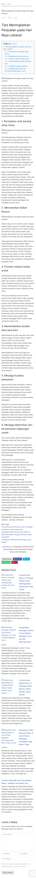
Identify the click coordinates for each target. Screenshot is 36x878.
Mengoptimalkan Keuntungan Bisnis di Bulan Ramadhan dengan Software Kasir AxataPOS (17, 534)
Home (3, 4)
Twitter (27, 559)
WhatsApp (7, 562)
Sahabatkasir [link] (7, 547)
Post (9, 4)
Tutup (14, 44)
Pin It (15, 562)
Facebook (18, 559)
